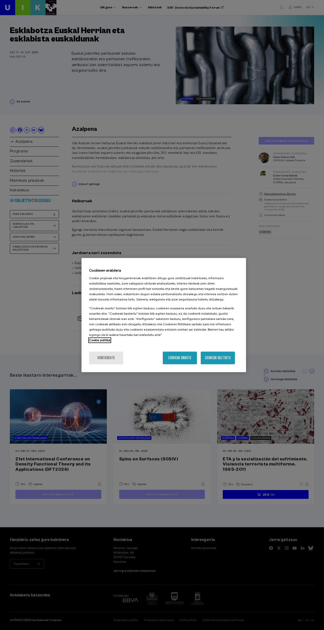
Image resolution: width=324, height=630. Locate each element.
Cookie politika (99, 340)
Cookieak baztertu (218, 358)
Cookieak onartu (179, 358)
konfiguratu (106, 358)
